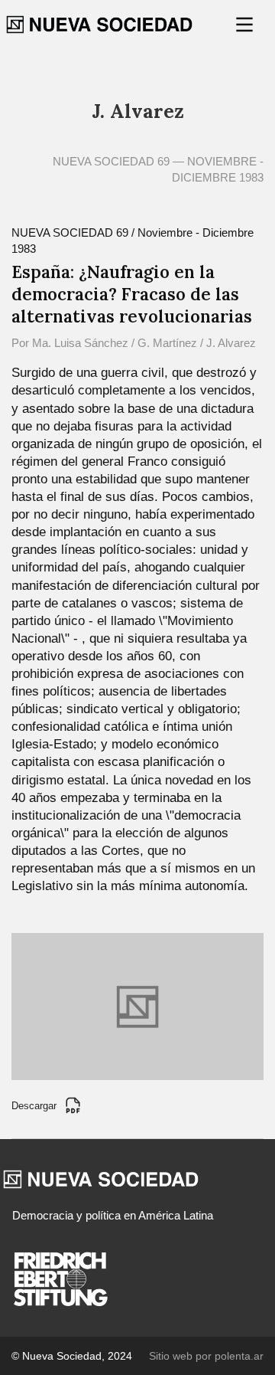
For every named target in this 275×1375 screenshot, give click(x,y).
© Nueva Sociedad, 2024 (71, 1356)
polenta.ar (239, 1356)
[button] (246, 24)
